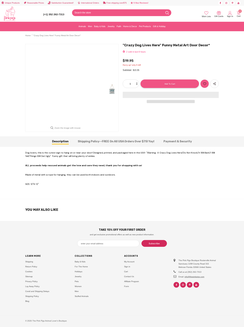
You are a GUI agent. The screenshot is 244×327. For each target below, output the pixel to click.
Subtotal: (127, 70)
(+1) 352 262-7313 (53, 14)
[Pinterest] (232, 3)
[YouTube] (238, 3)
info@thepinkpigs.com (194, 277)
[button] (171, 95)
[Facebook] (220, 3)
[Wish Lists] (204, 83)
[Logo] (9, 14)
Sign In (230, 16)
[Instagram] (226, 3)
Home (28, 35)
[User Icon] (230, 13)
